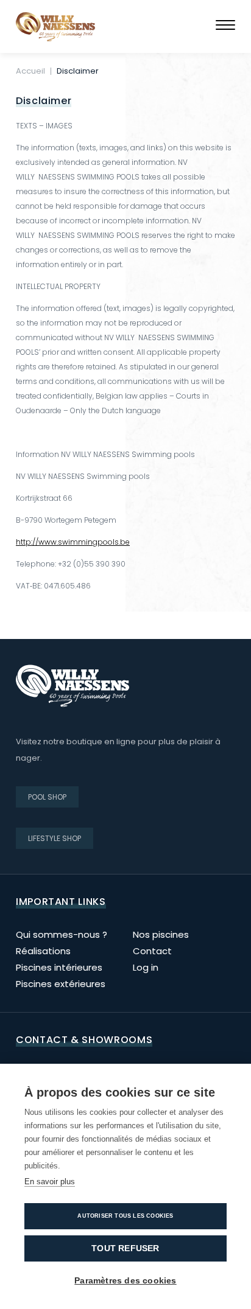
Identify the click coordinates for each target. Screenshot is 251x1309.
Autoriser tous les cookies (125, 1216)
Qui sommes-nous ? (61, 934)
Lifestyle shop (54, 838)
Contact (152, 950)
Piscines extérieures (60, 983)
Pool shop (47, 797)
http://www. (37, 542)
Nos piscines (161, 934)
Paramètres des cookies (125, 1280)
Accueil (30, 71)
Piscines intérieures (59, 967)
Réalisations (43, 950)
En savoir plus (49, 1181)
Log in (145, 967)
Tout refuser (125, 1248)
